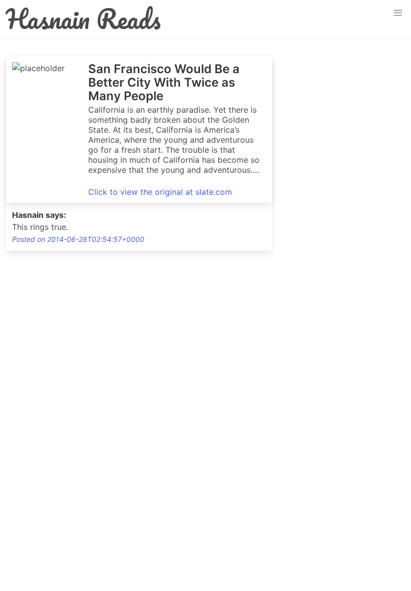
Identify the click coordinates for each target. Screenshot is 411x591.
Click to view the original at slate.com (160, 192)
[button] (398, 13)
